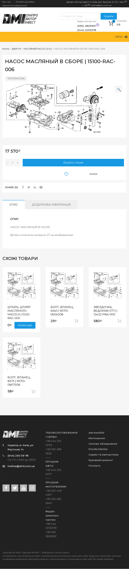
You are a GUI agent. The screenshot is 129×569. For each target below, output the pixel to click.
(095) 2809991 (85, 25)
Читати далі (25, 325)
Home (5, 49)
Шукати (109, 16)
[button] (119, 37)
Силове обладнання (103, 443)
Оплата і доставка (25, 2)
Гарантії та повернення (14, 5)
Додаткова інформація (51, 204)
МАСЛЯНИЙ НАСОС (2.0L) (38, 49)
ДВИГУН (16, 49)
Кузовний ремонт (101, 460)
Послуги (94, 465)
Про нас (6, 2)
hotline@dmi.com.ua (101, 5)
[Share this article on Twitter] (28, 187)
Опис (13, 204)
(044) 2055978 (85, 30)
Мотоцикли (97, 438)
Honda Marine (98, 449)
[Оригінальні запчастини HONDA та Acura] (20, 22)
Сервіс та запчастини (104, 454)
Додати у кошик (73, 162)
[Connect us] (6, 488)
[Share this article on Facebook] (22, 187)
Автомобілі (96, 432)
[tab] (14, 204)
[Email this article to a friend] (40, 187)
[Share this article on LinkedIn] (34, 187)
